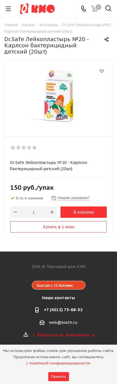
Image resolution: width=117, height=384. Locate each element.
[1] (13, 147)
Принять (58, 376)
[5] (34, 147)
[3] (24, 147)
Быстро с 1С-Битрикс (55, 285)
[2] (18, 147)
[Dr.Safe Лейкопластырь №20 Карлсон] (58, 95)
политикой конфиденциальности (59, 363)
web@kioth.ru (63, 322)
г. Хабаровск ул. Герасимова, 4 (63, 334)
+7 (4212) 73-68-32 (63, 309)
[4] (29, 147)
